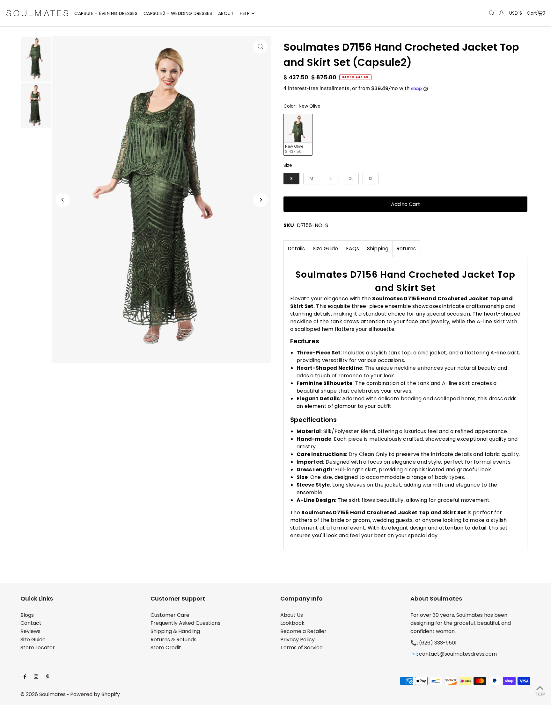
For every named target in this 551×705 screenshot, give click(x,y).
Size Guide (325, 248)
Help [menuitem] (245, 13)
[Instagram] (36, 677)
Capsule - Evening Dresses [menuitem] (105, 13)
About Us (291, 615)
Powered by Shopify (95, 694)
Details (296, 248)
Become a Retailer (303, 631)
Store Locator (37, 647)
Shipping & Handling (175, 631)
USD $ (515, 13)
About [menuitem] (226, 13)
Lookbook (292, 623)
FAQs (352, 248)
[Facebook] (25, 677)
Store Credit (166, 647)
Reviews (30, 631)
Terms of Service (301, 647)
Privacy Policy (297, 639)
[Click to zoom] (260, 46)
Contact (30, 623)
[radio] (297, 135)
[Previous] (62, 200)
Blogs (27, 615)
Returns (406, 248)
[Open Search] (491, 13)
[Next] (260, 200)
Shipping (377, 248)
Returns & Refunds (173, 639)
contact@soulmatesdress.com (458, 654)
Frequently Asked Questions (185, 623)
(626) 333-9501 (438, 642)
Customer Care (170, 615)
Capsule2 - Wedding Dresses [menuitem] (177, 13)
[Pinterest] (47, 677)
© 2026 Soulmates (43, 694)
